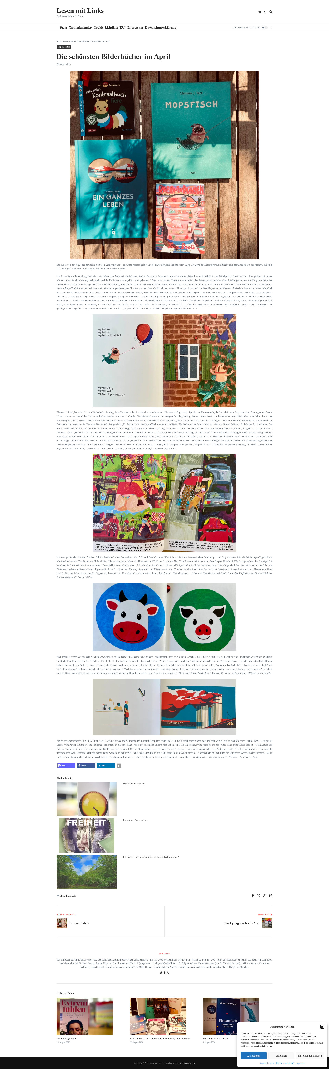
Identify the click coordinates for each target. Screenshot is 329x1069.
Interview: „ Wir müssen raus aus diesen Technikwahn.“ (151, 857)
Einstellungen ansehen (310, 1055)
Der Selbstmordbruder (134, 783)
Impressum (299, 1063)
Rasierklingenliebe (66, 1038)
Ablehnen (281, 1055)
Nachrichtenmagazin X (185, 1063)
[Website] (161, 973)
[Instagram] (168, 973)
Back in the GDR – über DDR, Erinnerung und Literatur (160, 1038)
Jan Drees (164, 953)
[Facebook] (164, 973)
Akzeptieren (253, 1055)
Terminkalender (80, 27)
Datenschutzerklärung (285, 1063)
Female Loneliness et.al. (215, 1038)
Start (63, 27)
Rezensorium (69, 41)
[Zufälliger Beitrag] (271, 27)
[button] (322, 1026)
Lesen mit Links (80, 10)
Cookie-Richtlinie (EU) (109, 27)
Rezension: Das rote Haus (136, 820)
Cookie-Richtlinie (267, 1063)
